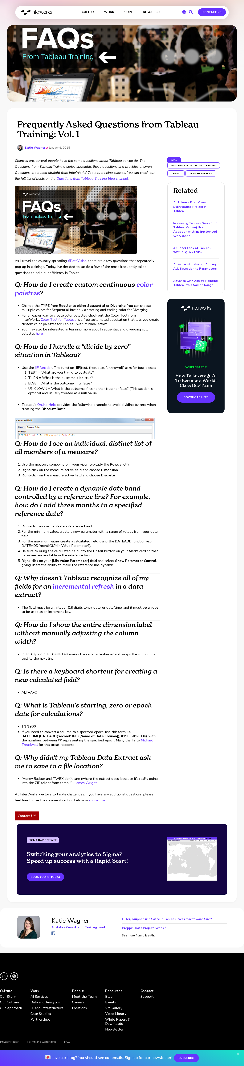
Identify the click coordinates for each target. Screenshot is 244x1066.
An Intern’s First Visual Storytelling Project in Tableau (190, 206)
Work (34, 991)
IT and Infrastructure (46, 1008)
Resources (113, 991)
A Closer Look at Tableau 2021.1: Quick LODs (192, 250)
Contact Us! (27, 816)
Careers (78, 1002)
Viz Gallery (113, 1008)
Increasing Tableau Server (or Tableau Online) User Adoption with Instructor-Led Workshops (195, 229)
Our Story (8, 996)
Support (147, 996)
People (78, 991)
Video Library (115, 1014)
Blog (109, 996)
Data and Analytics (45, 1002)
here (39, 333)
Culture (6, 991)
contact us (97, 800)
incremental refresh (83, 586)
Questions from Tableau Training (193, 165)
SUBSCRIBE (186, 1058)
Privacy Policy (9, 1042)
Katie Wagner (35, 148)
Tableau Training (200, 173)
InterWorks (36, 12)
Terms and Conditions (41, 1042)
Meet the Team (84, 996)
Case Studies (40, 1014)
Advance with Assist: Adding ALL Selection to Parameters (195, 266)
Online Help (46, 404)
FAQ (67, 1042)
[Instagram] (14, 979)
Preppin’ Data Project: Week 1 (144, 928)
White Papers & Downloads (117, 1021)
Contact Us (212, 12)
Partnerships (40, 1019)
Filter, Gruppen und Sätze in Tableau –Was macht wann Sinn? (167, 919)
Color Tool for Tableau (59, 319)
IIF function (43, 367)
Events (110, 1002)
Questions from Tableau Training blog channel (92, 178)
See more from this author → (141, 935)
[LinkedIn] (4, 979)
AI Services (39, 996)
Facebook (53, 933)
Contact (147, 991)
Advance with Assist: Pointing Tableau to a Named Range (195, 283)
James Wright (86, 783)
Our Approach (11, 1008)
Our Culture (9, 1002)
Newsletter (114, 1029)
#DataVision (77, 261)
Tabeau (176, 173)
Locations (79, 1008)
